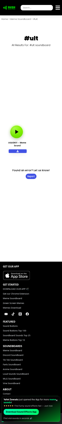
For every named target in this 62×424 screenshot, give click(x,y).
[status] (31, 409)
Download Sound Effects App (21, 411)
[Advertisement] (31, 88)
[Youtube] (6, 314)
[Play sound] (16, 131)
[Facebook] (27, 314)
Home (4, 19)
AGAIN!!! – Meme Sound (17, 144)
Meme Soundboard (20, 19)
